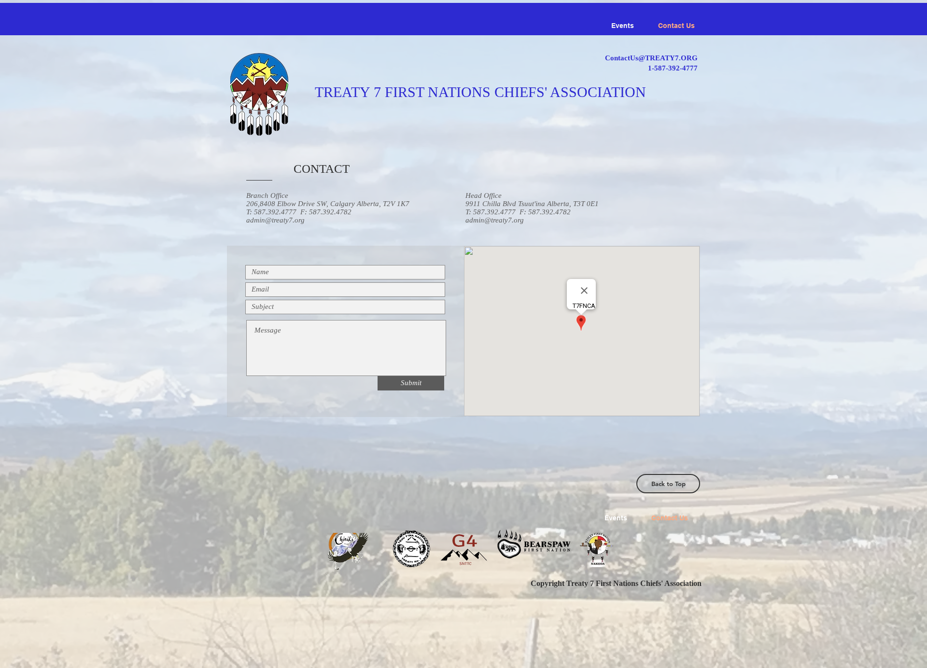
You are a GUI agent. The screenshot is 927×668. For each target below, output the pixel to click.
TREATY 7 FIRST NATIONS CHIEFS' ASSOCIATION (480, 92)
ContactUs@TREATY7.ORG (651, 58)
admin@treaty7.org (275, 220)
